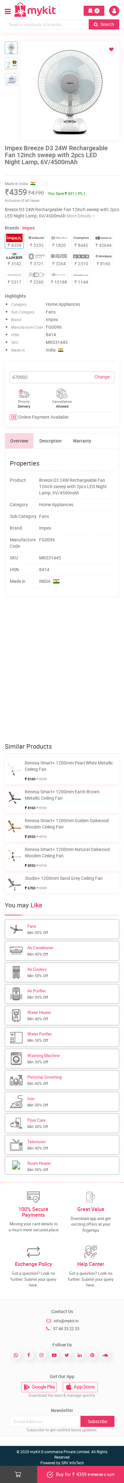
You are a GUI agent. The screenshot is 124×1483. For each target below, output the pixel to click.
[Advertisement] (62, 670)
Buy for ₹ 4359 (84, 1474)
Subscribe (97, 1421)
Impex (28, 228)
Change (102, 377)
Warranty (82, 441)
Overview (19, 441)
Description (50, 441)
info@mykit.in (66, 1321)
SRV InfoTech (72, 1462)
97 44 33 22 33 (66, 1328)
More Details (79, 216)
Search (107, 24)
